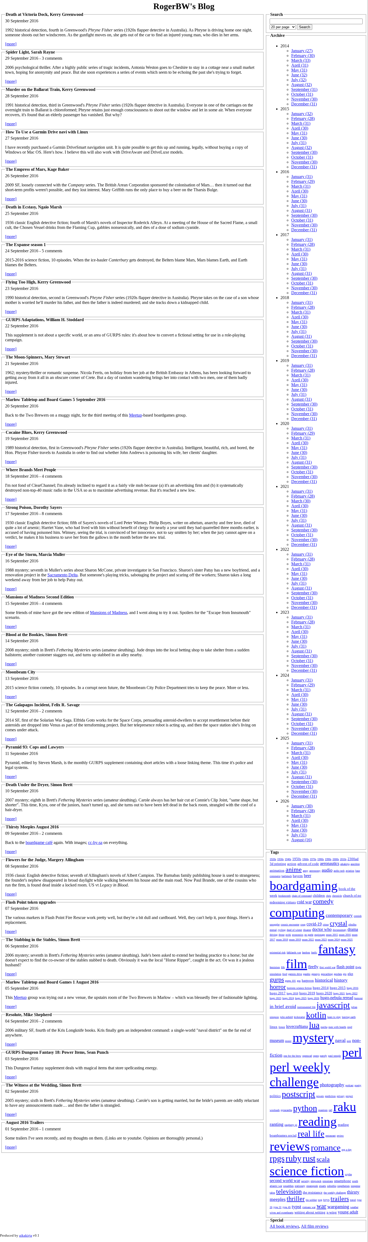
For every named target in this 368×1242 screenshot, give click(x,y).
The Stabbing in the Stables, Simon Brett (43, 939)
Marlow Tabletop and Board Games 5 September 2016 (55, 399)
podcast (349, 1085)
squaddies (288, 1185)
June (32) (299, 75)
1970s (313, 859)
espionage (319, 934)
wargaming (338, 1206)
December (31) (304, 104)
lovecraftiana (297, 1026)
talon (272, 1192)
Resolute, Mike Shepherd (29, 1014)
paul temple (334, 1055)
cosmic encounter (290, 924)
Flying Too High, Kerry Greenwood (38, 282)
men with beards (337, 1026)
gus (299, 980)
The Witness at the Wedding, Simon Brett (43, 1085)
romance (326, 1147)
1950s (296, 859)
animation (277, 870)
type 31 (277, 1207)
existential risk (278, 952)
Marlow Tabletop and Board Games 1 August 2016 (52, 982)
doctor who (322, 929)
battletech (287, 876)
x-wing (332, 1212)
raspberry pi (290, 1124)
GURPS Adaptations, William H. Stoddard (45, 319)
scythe (348, 1174)
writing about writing (309, 1212)
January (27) (302, 50)
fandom (306, 952)
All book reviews (284, 1226)
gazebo (306, 974)
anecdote (355, 864)
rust (309, 1158)
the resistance (312, 1192)
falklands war (294, 952)
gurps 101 (290, 980)
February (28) (303, 118)
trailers (340, 1198)
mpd (349, 1026)
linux (273, 1027)
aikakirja (344, 864)
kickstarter (299, 1017)
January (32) (302, 113)
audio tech (339, 870)
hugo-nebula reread (336, 997)
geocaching (327, 974)
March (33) (300, 60)
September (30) (304, 152)
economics (297, 934)
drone (281, 934)
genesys (315, 974)
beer (307, 875)
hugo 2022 (351, 993)
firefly (313, 966)
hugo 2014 (321, 988)
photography (332, 1084)
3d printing (278, 864)
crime (326, 924)
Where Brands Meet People (31, 469)
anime (294, 869)
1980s (320, 859)
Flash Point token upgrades (31, 902)
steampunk (312, 1185)
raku (344, 1106)
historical (324, 980)
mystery (313, 1037)
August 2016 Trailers (25, 1122)
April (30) (299, 128)
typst (296, 1206)
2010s (343, 859)
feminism (275, 967)
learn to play (334, 1017)
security (305, 1181)
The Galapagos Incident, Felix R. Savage (43, 704)
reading (317, 1121)
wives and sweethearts (281, 1212)
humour (358, 998)
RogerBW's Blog (183, 6)
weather (354, 1207)
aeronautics (329, 863)
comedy (323, 901)
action (291, 864)
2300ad (353, 859)
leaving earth (349, 1017)
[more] (10, 44)
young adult (348, 1212)
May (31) (299, 70)
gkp (350, 974)
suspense (355, 1185)
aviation (350, 870)
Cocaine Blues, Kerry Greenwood (36, 432)
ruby (293, 1158)
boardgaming (304, 885)
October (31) (302, 94)
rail (330, 1110)
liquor (282, 1026)
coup (302, 924)
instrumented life (306, 1007)
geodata (338, 974)
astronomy (315, 870)
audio (327, 870)
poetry (358, 1085)
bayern (298, 876)
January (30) (302, 806)
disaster (307, 929)
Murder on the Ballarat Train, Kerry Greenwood (50, 89)
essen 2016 (345, 934)
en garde (308, 934)
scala (323, 1159)
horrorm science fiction (299, 987)
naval (340, 1040)
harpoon (308, 980)
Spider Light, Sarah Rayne (30, 52)
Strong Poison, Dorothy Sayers (34, 507)
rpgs (277, 1158)
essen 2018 (282, 939)
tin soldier (311, 1199)
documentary (339, 929)
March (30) (300, 501)
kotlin (316, 1015)
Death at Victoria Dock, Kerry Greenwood (44, 14)
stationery (300, 1185)
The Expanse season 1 (26, 244)
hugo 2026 (313, 998)
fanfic (314, 952)
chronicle (337, 895)
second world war (285, 1180)
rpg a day (347, 1149)
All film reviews (314, 1226)
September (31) (304, 89)
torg (320, 1199)
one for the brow (292, 1055)
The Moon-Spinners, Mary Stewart (38, 357)
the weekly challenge (335, 1192)
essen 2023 (321, 939)
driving (273, 934)
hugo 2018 (292, 993)
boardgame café (39, 842)
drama (353, 929)
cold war (304, 902)
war (321, 1205)
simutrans (327, 1181)
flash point (345, 966)
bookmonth (284, 895)
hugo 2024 (288, 998)
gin (344, 974)
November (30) (304, 99)
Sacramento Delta (62, 575)
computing (297, 912)
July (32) (298, 79)
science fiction (307, 1171)
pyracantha (286, 1110)
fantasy (336, 949)
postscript (298, 1094)
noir (349, 1040)
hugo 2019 (307, 993)
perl (352, 1052)
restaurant (330, 1135)
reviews (290, 1146)
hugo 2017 (278, 993)
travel (353, 1199)
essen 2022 (308, 939)
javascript (333, 1005)
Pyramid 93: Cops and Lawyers (35, 747)
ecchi (288, 934)
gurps (277, 979)
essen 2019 (295, 939)
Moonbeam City (20, 672)
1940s (288, 859)
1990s (328, 859)
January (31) (302, 176)
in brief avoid (283, 1006)
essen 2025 (347, 939)
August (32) (301, 84)
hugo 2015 (338, 988)
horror (278, 986)
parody (323, 1055)
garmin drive (295, 974)
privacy (341, 1096)
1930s (280, 859)
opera (316, 1055)
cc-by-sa (95, 842)
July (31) (298, 142)
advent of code (308, 864)
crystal (338, 923)
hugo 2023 (275, 998)
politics (275, 1096)
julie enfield (286, 1017)
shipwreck (316, 1181)
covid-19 (314, 924)
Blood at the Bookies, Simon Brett (36, 634)
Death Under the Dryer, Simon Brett (39, 784)
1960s (305, 859)
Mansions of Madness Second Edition (40, 597)
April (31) (299, 65)
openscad (307, 1055)
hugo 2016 (352, 987)
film (296, 964)
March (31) (300, 123)
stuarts (322, 1185)
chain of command (302, 895)
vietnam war (308, 1207)
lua (314, 1025)
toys (326, 1200)
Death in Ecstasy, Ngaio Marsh (34, 207)
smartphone (342, 1181)
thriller (296, 1198)
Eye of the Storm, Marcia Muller (35, 554)
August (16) (301, 840)
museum (277, 1040)
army (305, 870)
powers (320, 1096)
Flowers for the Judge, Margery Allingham (45, 859)
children (319, 895)
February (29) (303, 181)
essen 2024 (334, 939)
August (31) (301, 210)
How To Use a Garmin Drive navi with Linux (47, 132)
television (289, 1191)
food (284, 974)
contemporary (339, 915)
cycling (282, 929)
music (288, 1040)
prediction (330, 1096)
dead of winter (294, 929)
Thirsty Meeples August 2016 (32, 827)
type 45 (287, 1207)
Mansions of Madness (108, 612)
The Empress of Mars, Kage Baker (37, 169)
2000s (335, 859)
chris (328, 895)
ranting (276, 1124)
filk (283, 967)
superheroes (343, 1185)
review (340, 1135)
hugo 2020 (324, 993)
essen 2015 (332, 934)
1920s (273, 859)
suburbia (331, 1185)
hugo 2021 (339, 993)
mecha (324, 1026)
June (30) (299, 138)
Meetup (135, 415)
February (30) (303, 55)
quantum (323, 1110)
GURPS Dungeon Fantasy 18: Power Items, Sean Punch (57, 1052)
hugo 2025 (301, 998)
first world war (327, 967)
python (305, 1108)
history (341, 980)
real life (311, 1133)
